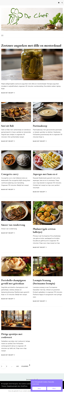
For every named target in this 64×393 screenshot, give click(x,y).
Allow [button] (54, 388)
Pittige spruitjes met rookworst (11, 335)
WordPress (24, 386)
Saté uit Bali (7, 125)
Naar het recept (7, 93)
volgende (24, 366)
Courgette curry (9, 174)
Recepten (15, 384)
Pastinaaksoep (40, 125)
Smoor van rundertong (13, 224)
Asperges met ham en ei (45, 174)
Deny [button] (39, 388)
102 (18, 366)
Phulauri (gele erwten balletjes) (44, 230)
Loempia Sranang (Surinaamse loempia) (44, 282)
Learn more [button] (35, 384)
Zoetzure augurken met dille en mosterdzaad (31, 45)
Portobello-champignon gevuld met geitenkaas (13, 282)
